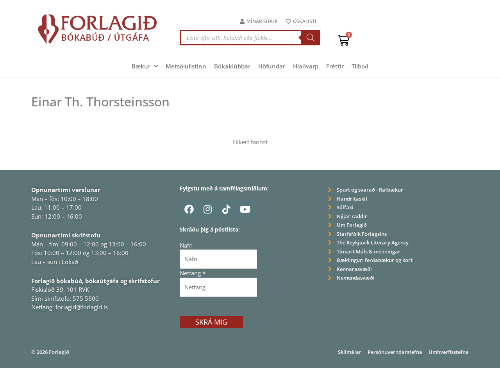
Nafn (186, 245)
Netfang (192, 273)
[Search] (310, 37)
